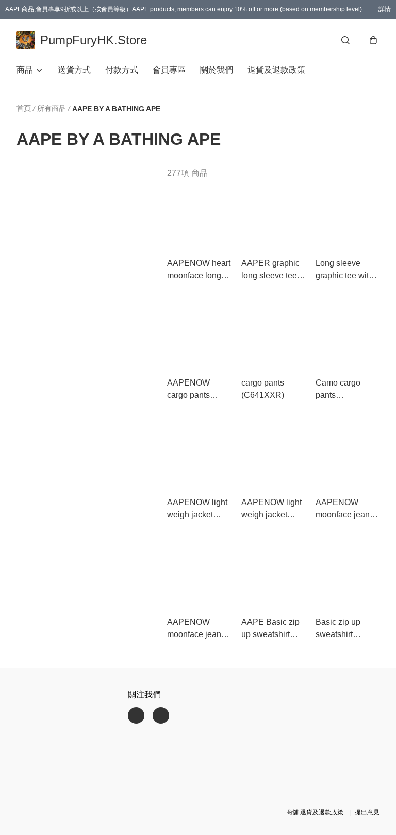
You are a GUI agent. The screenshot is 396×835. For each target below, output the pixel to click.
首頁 (23, 108)
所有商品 (51, 108)
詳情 (384, 9)
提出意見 (367, 812)
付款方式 (121, 69)
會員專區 (169, 69)
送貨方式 (74, 69)
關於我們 (216, 69)
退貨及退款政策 (276, 69)
